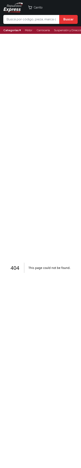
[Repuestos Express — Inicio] (13, 7)
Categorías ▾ (12, 30)
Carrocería (43, 30)
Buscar (68, 19)
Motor (28, 30)
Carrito (38, 7)
